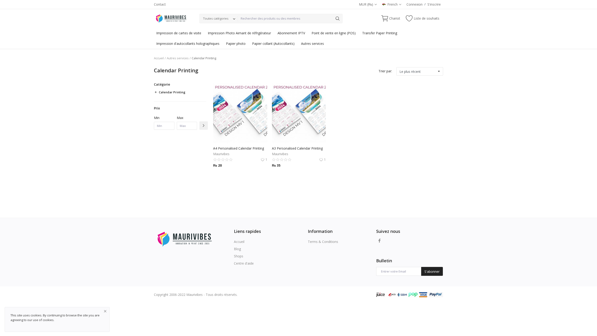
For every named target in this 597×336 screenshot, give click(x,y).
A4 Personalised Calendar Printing (238, 148)
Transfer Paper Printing (379, 33)
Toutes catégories (216, 18)
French (393, 4)
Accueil (159, 58)
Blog (237, 249)
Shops (238, 256)
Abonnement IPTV (291, 33)
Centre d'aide (244, 263)
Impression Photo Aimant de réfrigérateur (239, 33)
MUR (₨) (366, 4)
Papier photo (236, 43)
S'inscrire (434, 4)
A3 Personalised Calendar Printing (297, 148)
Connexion (414, 4)
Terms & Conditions (323, 241)
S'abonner (432, 271)
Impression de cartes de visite (178, 33)
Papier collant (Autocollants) (273, 43)
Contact (160, 4)
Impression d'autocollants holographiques (187, 43)
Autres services (312, 43)
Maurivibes (221, 154)
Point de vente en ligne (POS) (334, 33)
